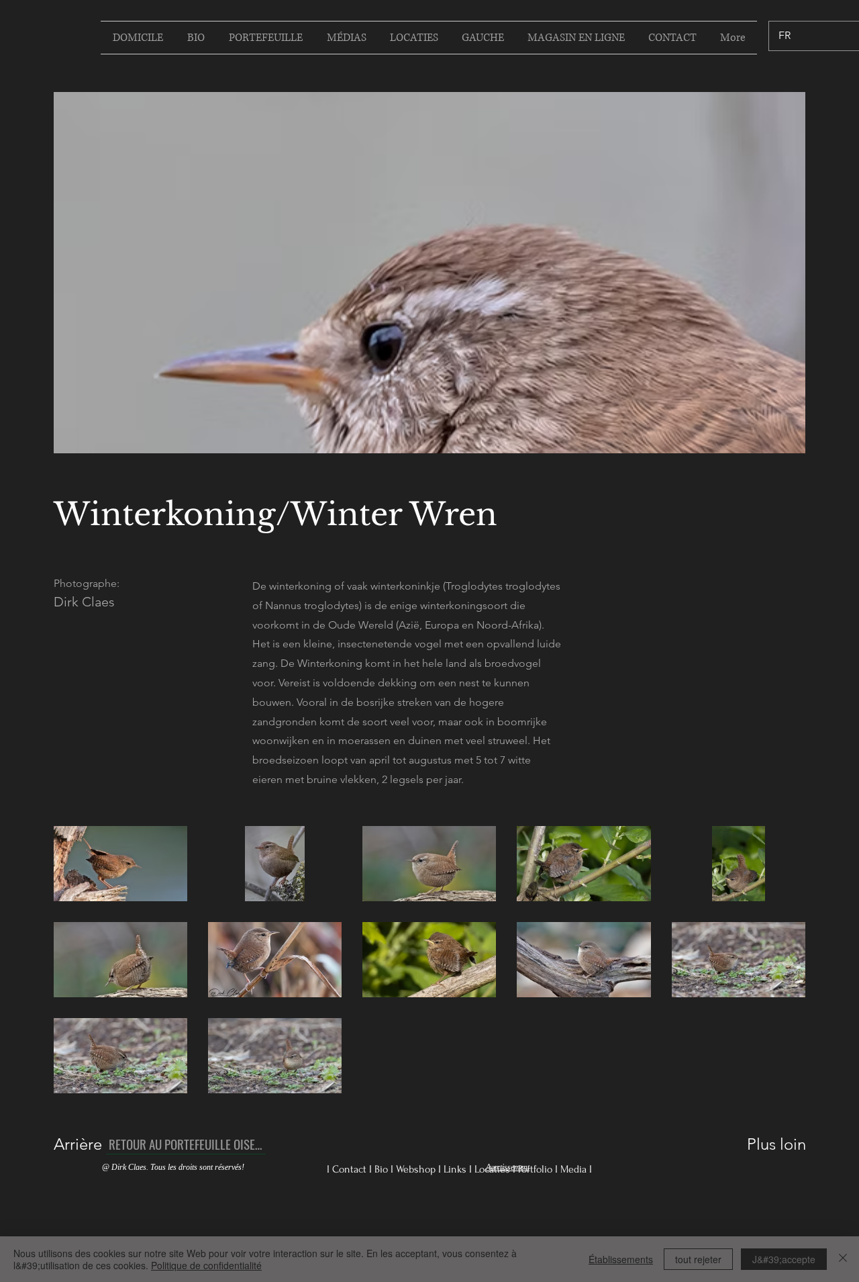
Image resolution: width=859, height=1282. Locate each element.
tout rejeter (698, 1259)
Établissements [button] (621, 1259)
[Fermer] (843, 1259)
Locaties (493, 1169)
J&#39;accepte (783, 1259)
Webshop (417, 1169)
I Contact (348, 1169)
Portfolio (536, 1169)
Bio (382, 1169)
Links (456, 1169)
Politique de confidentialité (206, 1265)
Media (574, 1169)
